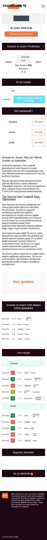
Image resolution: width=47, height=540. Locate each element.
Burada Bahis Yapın (21, 34)
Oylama (38, 122)
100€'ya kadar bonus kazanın (29, 99)
